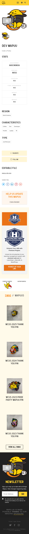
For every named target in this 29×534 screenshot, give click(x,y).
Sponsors (19, 513)
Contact (10, 521)
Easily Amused (10, 529)
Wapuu (14, 72)
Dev (10, 126)
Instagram (18, 525)
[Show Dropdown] (21, 3)
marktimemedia (14, 65)
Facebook (14, 525)
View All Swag (14, 447)
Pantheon (22, 529)
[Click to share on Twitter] (3, 184)
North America (7, 115)
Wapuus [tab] (19, 295)
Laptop (11, 130)
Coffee (5, 126)
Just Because (6, 142)
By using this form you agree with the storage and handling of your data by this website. (15, 500)
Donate (18, 521)
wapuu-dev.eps (6, 173)
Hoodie (5, 130)
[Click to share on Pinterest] (16, 184)
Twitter (10, 525)
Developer (17, 126)
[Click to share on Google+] (20, 184)
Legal (14, 521)
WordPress (17, 530)
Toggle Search (25, 2)
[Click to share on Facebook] (7, 184)
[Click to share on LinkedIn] (12, 184)
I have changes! (14, 202)
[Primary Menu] (17, 2)
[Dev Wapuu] (14, 20)
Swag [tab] (8, 295)
